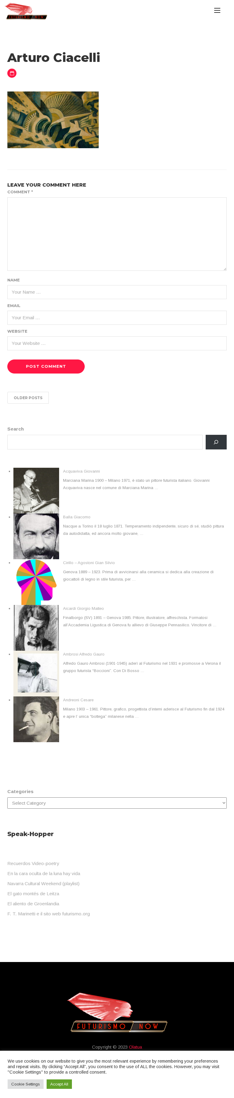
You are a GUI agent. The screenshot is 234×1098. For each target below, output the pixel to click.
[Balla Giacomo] (36, 536)
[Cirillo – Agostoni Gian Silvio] (36, 582)
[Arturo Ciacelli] (53, 119)
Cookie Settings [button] (25, 1084)
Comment (20, 191)
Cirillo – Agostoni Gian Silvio (89, 562)
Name (13, 279)
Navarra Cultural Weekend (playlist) (43, 883)
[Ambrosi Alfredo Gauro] (36, 673)
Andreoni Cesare (78, 700)
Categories (20, 791)
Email (13, 305)
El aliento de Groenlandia (33, 903)
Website (17, 331)
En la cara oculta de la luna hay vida (43, 873)
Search (15, 428)
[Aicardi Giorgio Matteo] (36, 628)
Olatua (135, 1047)
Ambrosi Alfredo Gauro (84, 654)
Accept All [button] (59, 1084)
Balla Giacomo (76, 517)
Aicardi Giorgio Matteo (83, 608)
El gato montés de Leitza (33, 893)
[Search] (216, 442)
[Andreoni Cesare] (36, 719)
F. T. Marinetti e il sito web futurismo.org (48, 913)
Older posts (28, 397)
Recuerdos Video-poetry (33, 863)
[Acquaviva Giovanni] (36, 490)
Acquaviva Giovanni (81, 471)
